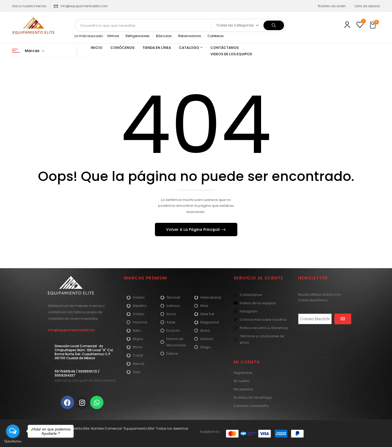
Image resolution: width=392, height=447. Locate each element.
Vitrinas (113, 36)
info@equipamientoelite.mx (71, 330)
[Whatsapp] (96, 402)
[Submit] (342, 319)
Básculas (164, 36)
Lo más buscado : (89, 36)
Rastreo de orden (332, 6)
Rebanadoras (189, 36)
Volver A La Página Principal (193, 229)
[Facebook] (67, 402)
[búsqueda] (273, 25)
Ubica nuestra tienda (29, 6)
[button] (373, 25)
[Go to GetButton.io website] (12, 441)
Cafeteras (215, 36)
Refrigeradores (138, 36)
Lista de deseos (367, 6)
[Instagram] (82, 402)
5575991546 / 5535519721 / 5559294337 (77, 373)
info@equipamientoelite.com (84, 6)
